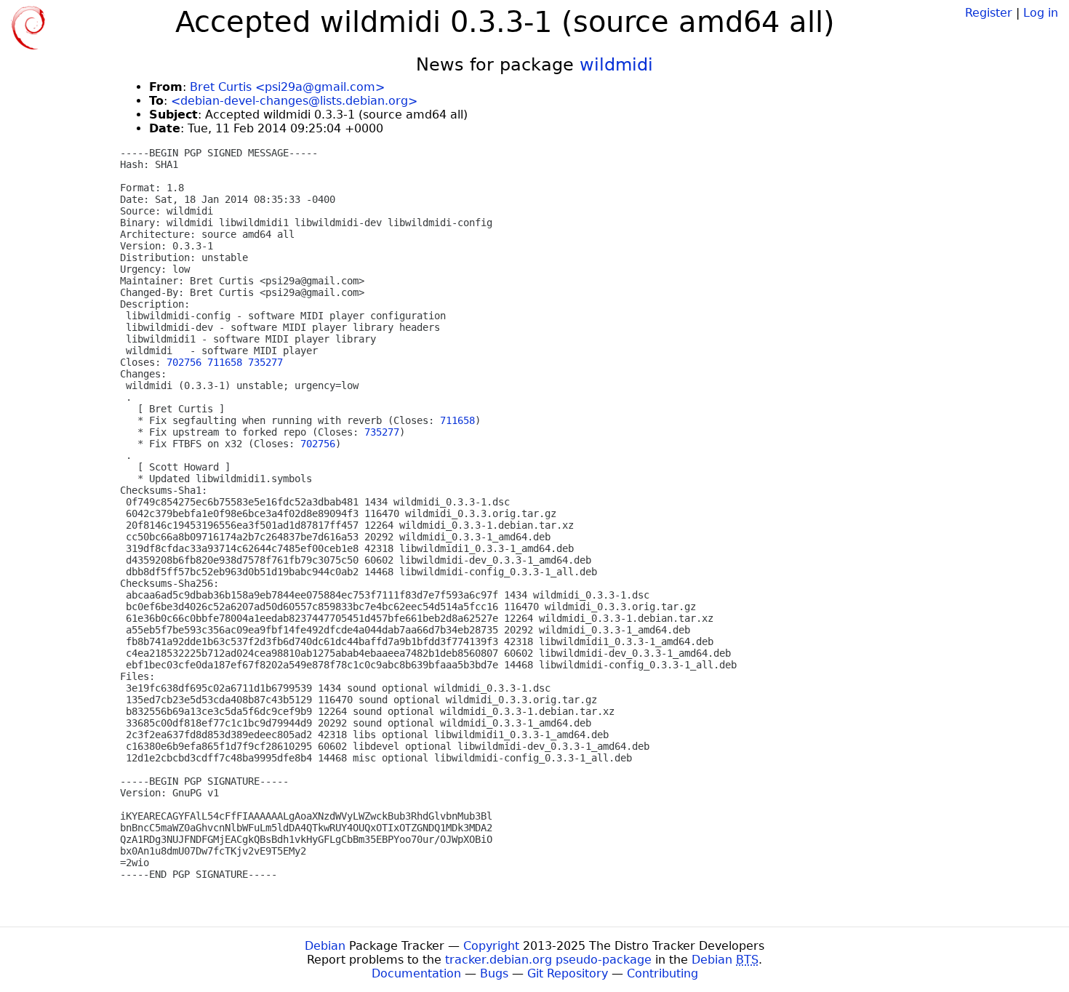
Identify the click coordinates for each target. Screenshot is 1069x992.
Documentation (416, 973)
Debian (325, 946)
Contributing (662, 973)
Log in (1040, 13)
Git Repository (567, 973)
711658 (224, 362)
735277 (265, 362)
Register (988, 13)
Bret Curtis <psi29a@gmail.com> (287, 87)
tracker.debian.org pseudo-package (548, 960)
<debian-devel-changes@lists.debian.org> (294, 101)
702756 (184, 362)
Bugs (494, 973)
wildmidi (616, 65)
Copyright (491, 946)
